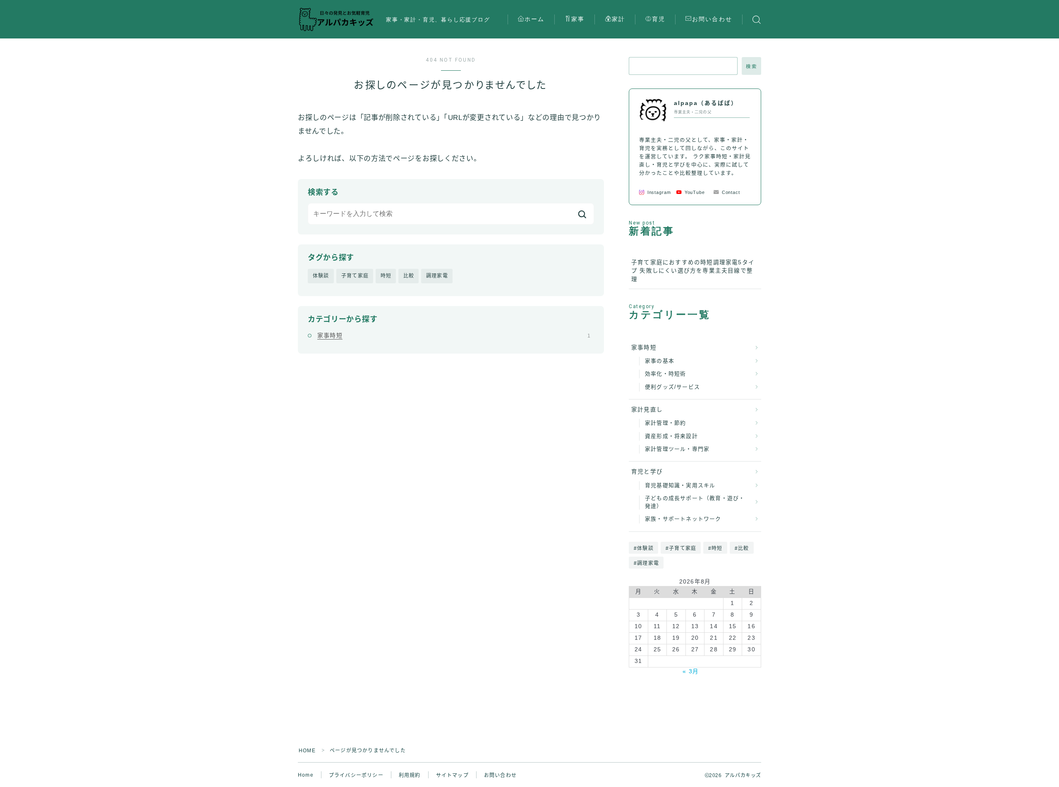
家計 (618, 19)
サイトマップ (452, 775)
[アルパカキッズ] (336, 19)
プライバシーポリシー (356, 775)
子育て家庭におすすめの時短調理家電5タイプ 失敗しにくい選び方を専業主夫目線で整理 (693, 270)
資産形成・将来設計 (671, 436)
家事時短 (453, 335)
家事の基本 (659, 361)
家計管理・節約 (665, 423)
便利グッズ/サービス (672, 387)
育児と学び (647, 472)
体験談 (321, 276)
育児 (658, 19)
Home (306, 775)
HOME (307, 751)
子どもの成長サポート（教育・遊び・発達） (695, 502)
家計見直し (647, 410)
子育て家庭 (355, 276)
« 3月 (691, 671)
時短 (386, 276)
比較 (408, 276)
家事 (578, 19)
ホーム (534, 19)
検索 (751, 66)
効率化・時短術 (665, 374)
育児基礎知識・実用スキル (680, 485)
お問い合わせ (712, 19)
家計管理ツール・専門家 (677, 449)
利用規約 (410, 775)
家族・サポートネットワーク (683, 519)
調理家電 (437, 276)
